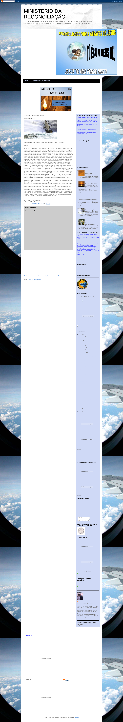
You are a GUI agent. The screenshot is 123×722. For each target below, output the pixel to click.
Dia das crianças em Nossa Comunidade (90, 220)
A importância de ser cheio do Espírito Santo (88, 359)
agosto (82, 345)
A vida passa (83, 381)
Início (26, 80)
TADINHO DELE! (84, 390)
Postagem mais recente (32, 276)
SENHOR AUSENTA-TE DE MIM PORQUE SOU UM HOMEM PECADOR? (87, 196)
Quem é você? (84, 354)
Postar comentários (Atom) (34, 279)
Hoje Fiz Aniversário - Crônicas (88, 372)
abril (81, 340)
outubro (82, 350)
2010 (80, 334)
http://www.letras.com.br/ (87, 449)
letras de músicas (80, 571)
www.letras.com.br (85, 495)
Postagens (82, 517)
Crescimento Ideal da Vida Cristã (88, 356)
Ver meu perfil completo (83, 619)
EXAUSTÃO (83, 392)
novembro (83, 352)
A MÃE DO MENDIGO (85, 403)
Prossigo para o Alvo (85, 385)
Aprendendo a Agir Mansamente (88, 383)
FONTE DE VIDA (84, 388)
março (82, 338)
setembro (83, 347)
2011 (80, 409)
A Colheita (82, 376)
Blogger (77, 717)
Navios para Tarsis (90, 208)
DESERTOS (88, 170)
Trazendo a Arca (84, 374)
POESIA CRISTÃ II (90, 182)
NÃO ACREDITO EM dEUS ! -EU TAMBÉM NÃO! (88, 400)
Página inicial (49, 276)
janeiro (82, 336)
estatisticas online (81, 457)
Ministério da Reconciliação (41, 80)
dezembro (83, 406)
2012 (80, 411)
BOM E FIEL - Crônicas (86, 369)
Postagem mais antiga (65, 276)
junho (82, 343)
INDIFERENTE (84, 397)
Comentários (82, 520)
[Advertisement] (48, 262)
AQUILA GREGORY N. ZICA (86, 601)
